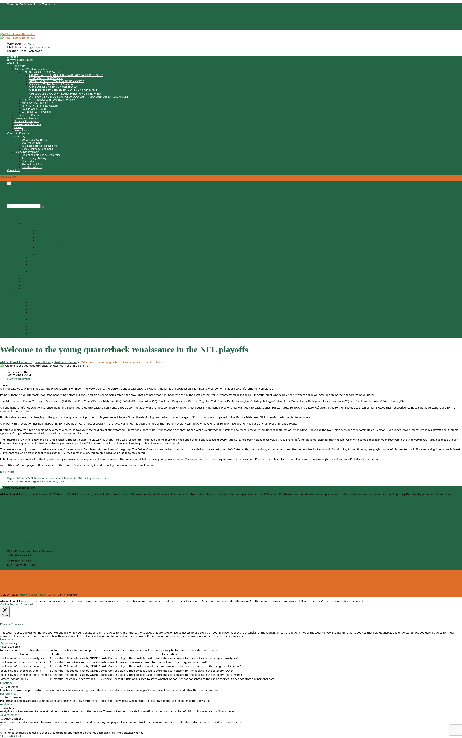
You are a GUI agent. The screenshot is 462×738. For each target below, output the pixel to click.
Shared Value (29, 161)
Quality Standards (32, 143)
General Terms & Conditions (37, 149)
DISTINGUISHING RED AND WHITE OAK (53, 87)
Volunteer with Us (32, 167)
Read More (7, 471)
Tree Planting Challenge (34, 158)
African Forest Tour (32, 164)
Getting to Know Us (18, 133)
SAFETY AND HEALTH (34, 109)
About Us (12, 63)
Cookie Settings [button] (10, 604)
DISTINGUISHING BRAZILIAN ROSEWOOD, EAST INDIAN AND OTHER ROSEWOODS (78, 97)
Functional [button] (6, 683)
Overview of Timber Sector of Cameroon (51, 84)
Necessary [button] (6, 639)
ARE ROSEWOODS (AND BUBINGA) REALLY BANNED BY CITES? (66, 75)
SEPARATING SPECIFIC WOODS (40, 106)
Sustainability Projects (26, 121)
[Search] (42, 207)
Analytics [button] (6, 704)
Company (19, 137)
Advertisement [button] (9, 714)
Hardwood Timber (18, 378)
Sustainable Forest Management (39, 146)
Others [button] (4, 725)
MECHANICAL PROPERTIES (37, 103)
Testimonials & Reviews (27, 115)
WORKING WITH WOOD (36, 112)
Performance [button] (8, 693)
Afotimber (13, 57)
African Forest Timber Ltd (35, 594)
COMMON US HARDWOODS (46, 78)
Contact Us (13, 170)
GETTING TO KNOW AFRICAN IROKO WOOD (48, 100)
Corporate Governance (34, 140)
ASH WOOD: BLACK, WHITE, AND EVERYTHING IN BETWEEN (65, 94)
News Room (21, 130)
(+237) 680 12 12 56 (34, 44)
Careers (18, 127)
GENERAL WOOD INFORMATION (41, 72)
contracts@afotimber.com (34, 47)
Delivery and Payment (26, 118)
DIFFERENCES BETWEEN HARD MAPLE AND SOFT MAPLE (63, 90)
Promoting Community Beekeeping (41, 155)
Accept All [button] (27, 604)
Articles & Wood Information (30, 69)
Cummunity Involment (26, 152)
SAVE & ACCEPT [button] (10, 736)
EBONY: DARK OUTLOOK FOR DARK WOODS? (56, 81)
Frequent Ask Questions (27, 124)
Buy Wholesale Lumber (20, 60)
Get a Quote (8, 176)
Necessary (10, 643)
